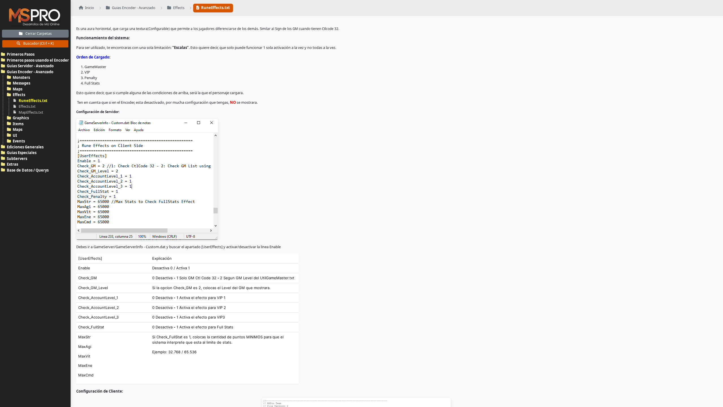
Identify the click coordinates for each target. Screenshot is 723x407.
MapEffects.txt (31, 112)
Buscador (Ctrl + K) (38, 43)
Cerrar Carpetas (38, 33)
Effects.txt (27, 106)
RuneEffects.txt (33, 100)
